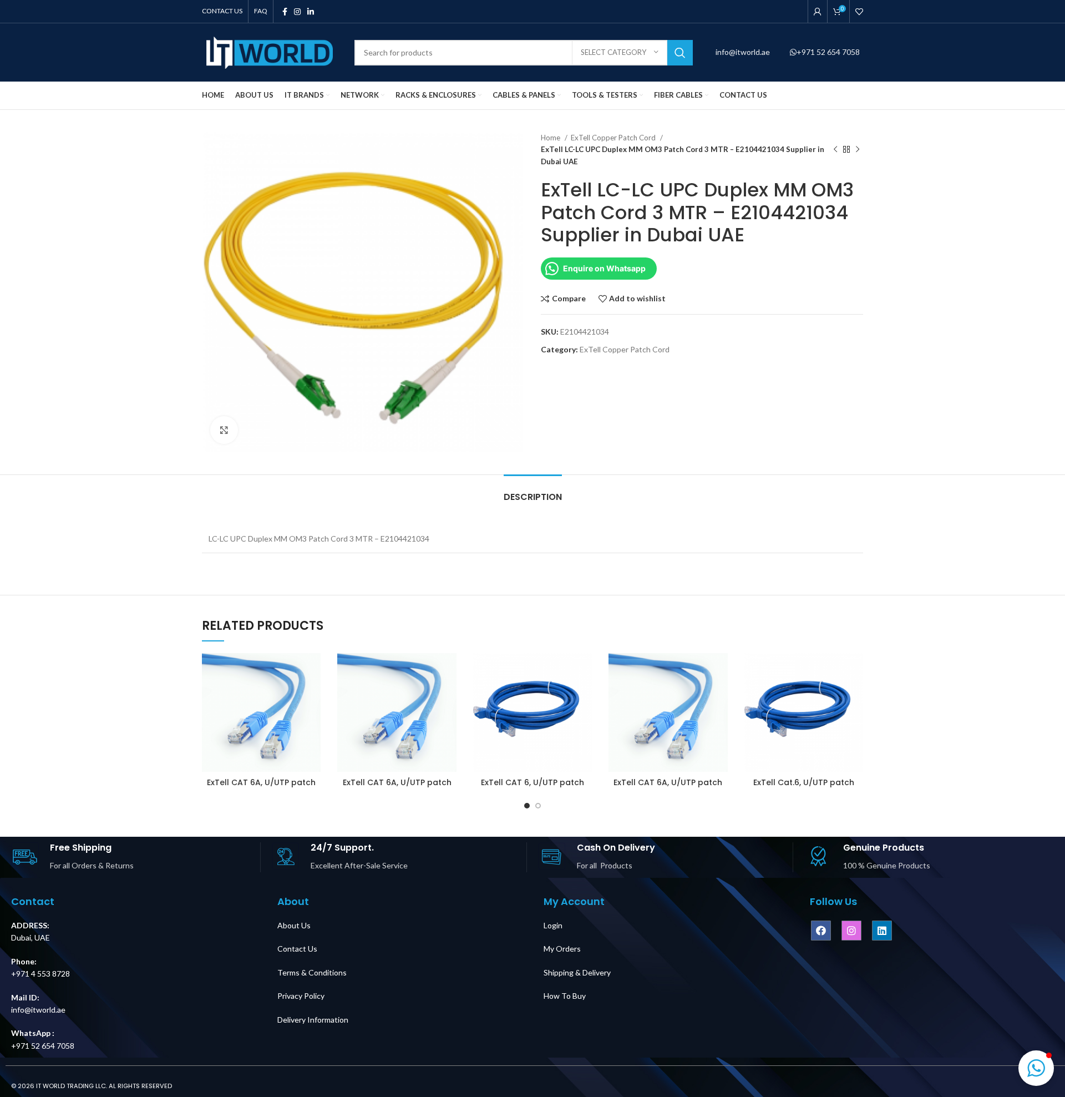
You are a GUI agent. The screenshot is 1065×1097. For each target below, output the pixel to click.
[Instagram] (851, 931)
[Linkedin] (882, 931)
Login (553, 925)
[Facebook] (821, 931)
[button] (1036, 1068)
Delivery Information (312, 1019)
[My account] (817, 12)
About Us (294, 925)
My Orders (562, 948)
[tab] (533, 491)
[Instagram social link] (297, 11)
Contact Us (297, 948)
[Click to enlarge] (224, 430)
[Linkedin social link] (310, 11)
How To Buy (565, 995)
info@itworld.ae (743, 52)
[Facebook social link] (285, 11)
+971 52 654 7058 (828, 52)
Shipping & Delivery (577, 972)
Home (551, 137)
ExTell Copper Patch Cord (614, 137)
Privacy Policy (300, 995)
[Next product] (857, 149)
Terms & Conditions (312, 972)
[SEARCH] (680, 52)
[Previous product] (835, 149)
